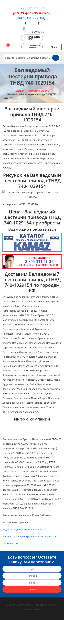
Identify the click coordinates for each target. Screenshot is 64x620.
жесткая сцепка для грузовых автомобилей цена (30, 536)
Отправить (32, 589)
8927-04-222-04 (31, 8)
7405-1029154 (10, 543)
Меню (54, 47)
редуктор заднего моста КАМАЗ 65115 (24, 529)
